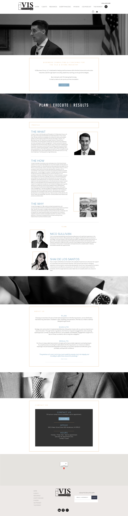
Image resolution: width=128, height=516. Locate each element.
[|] (97, 12)
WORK (35, 491)
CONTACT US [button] (41, 405)
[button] (93, 11)
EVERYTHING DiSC (38, 498)
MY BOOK (36, 500)
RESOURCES (37, 495)
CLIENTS (36, 493)
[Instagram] (106, 6)
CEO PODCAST (37, 502)
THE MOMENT (37, 505)
